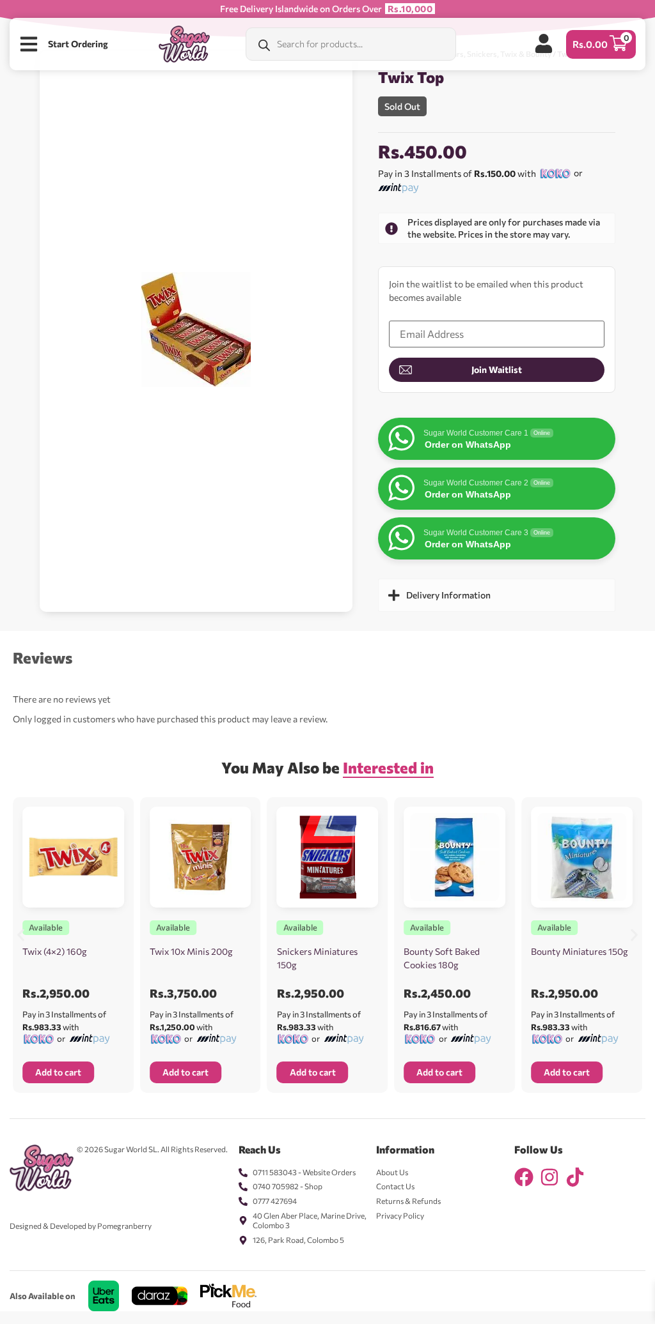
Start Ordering (78, 43)
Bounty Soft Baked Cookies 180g (442, 958)
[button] (21, 935)
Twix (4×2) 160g (54, 951)
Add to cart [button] (58, 1072)
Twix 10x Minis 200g (191, 951)
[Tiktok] (575, 1177)
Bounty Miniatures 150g (579, 951)
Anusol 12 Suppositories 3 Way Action (154, 1304)
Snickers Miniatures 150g (317, 958)
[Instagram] (549, 1177)
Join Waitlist (496, 369)
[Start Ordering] (28, 44)
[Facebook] (523, 1177)
